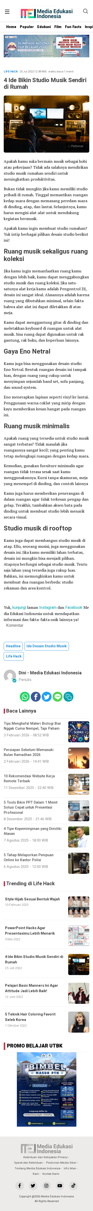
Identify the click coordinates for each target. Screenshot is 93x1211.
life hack (14, 656)
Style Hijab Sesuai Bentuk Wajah (32, 899)
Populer (27, 27)
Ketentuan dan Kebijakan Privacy (45, 1157)
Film (58, 27)
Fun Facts (73, 27)
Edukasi (44, 27)
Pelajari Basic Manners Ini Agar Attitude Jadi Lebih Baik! (31, 988)
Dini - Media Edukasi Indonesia (50, 673)
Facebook (73, 608)
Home (11, 27)
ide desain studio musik (47, 646)
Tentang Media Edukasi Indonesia (37, 1168)
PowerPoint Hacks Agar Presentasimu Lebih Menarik (30, 930)
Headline (13, 646)
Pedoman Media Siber (61, 1163)
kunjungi (19, 608)
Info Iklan (70, 1168)
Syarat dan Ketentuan (28, 1163)
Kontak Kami (50, 1174)
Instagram (48, 608)
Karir (36, 1174)
